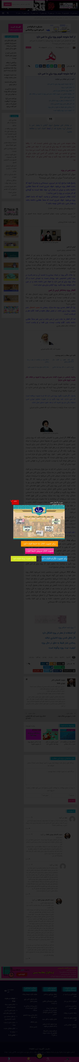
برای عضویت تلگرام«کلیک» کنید (54, 558)
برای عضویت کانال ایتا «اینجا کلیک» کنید (39, 544)
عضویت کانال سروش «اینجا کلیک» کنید (39, 551)
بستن (15, 501)
